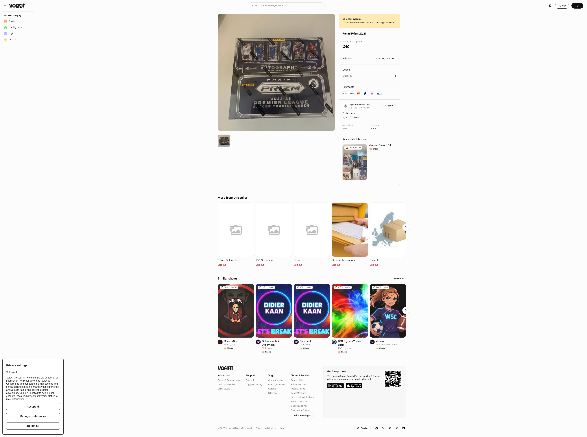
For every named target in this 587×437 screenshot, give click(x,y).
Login (577, 6)
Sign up (562, 6)
